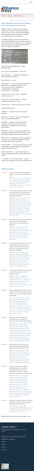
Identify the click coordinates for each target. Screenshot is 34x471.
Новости (10, 16)
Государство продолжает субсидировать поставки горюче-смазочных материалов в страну (20, 174)
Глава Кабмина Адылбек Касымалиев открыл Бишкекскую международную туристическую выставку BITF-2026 (19, 346)
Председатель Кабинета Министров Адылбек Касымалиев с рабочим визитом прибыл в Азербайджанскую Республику (21, 402)
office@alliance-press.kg (8, 439)
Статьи (3, 447)
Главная (3, 16)
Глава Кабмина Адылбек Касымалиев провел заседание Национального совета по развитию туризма (21, 272)
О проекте (4, 449)
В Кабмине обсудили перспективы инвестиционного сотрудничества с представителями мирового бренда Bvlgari (20, 319)
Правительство (18, 16)
